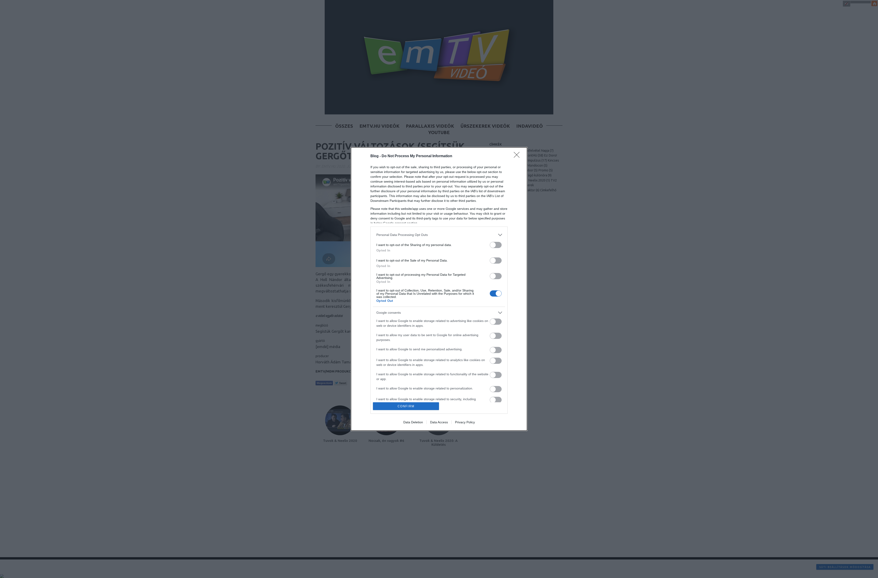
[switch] (496, 245)
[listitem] (439, 234)
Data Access (439, 422)
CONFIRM (406, 406)
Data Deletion (413, 422)
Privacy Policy (465, 422)
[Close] (518, 156)
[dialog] (439, 289)
